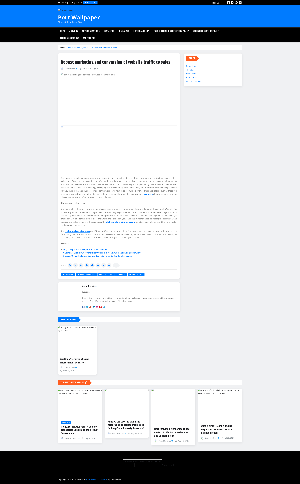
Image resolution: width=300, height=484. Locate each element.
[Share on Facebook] (70, 265)
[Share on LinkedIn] (81, 265)
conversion (69, 274)
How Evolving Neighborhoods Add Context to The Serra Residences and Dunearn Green (172, 432)
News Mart (103, 479)
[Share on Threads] (109, 265)
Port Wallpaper (79, 17)
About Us (73, 31)
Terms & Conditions (69, 38)
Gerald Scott (70, 68)
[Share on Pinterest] (92, 265)
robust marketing (108, 274)
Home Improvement (87, 274)
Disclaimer (124, 31)
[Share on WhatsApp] (86, 265)
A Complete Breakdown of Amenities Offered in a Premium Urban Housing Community (102, 253)
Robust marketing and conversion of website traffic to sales (92, 47)
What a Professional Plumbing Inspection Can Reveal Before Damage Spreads (216, 429)
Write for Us (89, 38)
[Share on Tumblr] (103, 265)
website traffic (137, 274)
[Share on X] (75, 265)
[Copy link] (116, 265)
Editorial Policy (141, 31)
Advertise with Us (91, 31)
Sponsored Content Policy (206, 31)
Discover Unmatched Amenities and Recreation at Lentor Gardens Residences (97, 256)
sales (123, 274)
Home (62, 31)
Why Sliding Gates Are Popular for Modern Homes (85, 249)
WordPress (91, 479)
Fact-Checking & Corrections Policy (171, 31)
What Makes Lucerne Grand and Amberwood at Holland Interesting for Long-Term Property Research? (126, 425)
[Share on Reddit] (98, 265)
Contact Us (109, 31)
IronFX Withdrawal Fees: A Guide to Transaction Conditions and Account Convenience (79, 430)
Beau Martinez (71, 438)
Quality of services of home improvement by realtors (74, 361)
